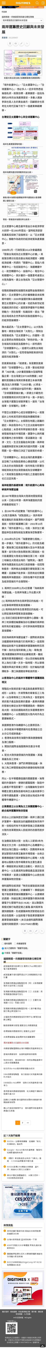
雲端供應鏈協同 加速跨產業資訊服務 (20, 1054)
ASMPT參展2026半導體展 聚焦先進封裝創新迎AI (24, 1246)
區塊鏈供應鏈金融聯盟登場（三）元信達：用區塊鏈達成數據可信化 (23, 993)
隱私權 (40, 1312)
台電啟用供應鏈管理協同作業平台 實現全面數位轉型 (22, 1018)
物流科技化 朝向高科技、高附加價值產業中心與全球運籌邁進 (23, 1061)
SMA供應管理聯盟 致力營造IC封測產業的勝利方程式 (23, 1075)
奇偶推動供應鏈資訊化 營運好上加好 (19, 1031)
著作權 (33, 1312)
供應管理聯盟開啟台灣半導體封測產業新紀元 (23, 1048)
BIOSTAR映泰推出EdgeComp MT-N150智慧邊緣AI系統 (24, 1263)
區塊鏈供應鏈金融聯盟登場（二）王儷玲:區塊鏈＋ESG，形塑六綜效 (22, 1001)
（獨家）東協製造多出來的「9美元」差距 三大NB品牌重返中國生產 (24, 1159)
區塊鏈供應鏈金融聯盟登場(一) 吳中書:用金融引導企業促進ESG (22, 1010)
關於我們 (5, 1312)
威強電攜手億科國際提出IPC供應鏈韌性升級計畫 (23, 976)
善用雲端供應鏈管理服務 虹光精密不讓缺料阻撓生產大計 (23, 1092)
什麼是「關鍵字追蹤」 (13, 953)
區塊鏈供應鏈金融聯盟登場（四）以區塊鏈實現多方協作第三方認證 (23, 984)
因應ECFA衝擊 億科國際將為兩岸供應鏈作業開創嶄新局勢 (23, 1101)
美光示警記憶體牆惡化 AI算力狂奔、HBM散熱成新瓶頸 (23, 1176)
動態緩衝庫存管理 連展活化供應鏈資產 (20, 1025)
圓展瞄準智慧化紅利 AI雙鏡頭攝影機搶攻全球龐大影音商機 (24, 1255)
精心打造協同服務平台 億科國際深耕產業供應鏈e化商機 (23, 1109)
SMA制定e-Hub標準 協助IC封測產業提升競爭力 (23, 1084)
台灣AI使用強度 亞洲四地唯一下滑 (22, 1239)
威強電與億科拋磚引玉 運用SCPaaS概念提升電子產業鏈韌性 (23, 967)
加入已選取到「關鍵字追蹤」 (16, 948)
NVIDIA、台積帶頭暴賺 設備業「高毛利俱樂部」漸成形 (24, 1142)
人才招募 (27, 1314)
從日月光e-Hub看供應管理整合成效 (19, 1068)
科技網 (4, 12)
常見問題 (19, 1314)
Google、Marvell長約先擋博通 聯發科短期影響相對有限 (24, 1151)
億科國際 (8, 944)
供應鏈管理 (21, 944)
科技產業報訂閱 (24, 1312)
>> (28, 1123)
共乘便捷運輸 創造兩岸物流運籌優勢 (19, 1037)
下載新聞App (11, 1321)
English (28, 1318)
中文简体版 (19, 1318)
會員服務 (13, 1312)
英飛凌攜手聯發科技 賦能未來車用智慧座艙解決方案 (24, 1232)
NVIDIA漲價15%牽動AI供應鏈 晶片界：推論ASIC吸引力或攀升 (23, 1168)
